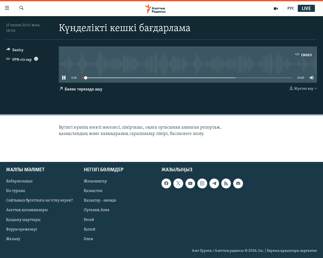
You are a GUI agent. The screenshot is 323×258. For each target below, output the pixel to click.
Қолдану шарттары (23, 220)
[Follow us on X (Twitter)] (178, 183)
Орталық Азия (96, 210)
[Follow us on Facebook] (166, 183)
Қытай (89, 229)
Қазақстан (93, 191)
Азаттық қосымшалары (27, 210)
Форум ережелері (21, 229)
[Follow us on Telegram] (214, 183)
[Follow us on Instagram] (202, 183)
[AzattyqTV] (276, 8)
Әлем (88, 239)
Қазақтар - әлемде (100, 200)
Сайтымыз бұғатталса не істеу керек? (39, 200)
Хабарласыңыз (19, 181)
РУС (290, 9)
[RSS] (226, 183)
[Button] (14, 51)
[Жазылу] (238, 183)
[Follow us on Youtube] (190, 183)
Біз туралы (15, 191)
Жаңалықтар (95, 181)
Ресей (89, 220)
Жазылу (13, 239)
